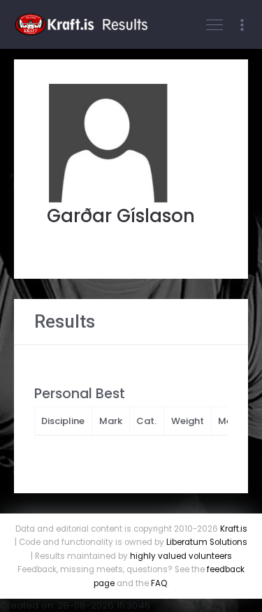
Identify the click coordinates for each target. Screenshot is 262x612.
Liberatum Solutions (206, 542)
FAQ (159, 583)
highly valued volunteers (181, 556)
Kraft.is (233, 528)
